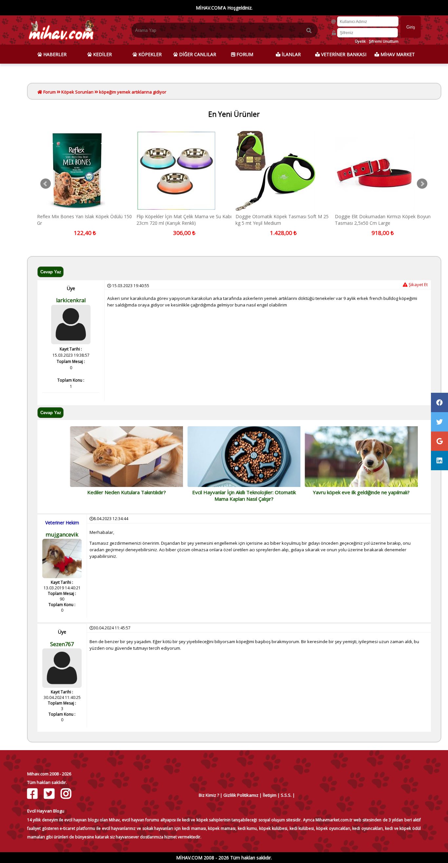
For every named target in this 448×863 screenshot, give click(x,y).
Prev (45, 184)
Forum (49, 92)
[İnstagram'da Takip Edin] (67, 794)
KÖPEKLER (149, 54)
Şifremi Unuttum (383, 41)
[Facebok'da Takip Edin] (33, 794)
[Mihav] (60, 41)
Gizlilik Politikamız (240, 795)
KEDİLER (102, 54)
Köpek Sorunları (77, 92)
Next (422, 184)
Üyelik (360, 41)
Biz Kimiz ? (209, 795)
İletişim (269, 795)
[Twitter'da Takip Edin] (50, 794)
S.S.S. (286, 795)
